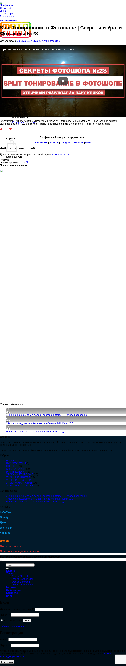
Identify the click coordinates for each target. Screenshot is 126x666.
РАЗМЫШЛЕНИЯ (16, 471)
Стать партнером (10, 546)
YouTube (5, 533)
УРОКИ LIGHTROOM (18, 477)
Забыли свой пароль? (12, 626)
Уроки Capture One (22, 579)
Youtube (78, 142)
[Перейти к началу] (1, 560)
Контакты (12, 593)
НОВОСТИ (12, 466)
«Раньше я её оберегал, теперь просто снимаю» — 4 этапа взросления (47, 415)
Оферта (5, 541)
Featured (11, 460)
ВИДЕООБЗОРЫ (16, 463)
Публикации (13, 590)
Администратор (51, 41)
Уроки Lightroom (21, 581)
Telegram (65, 142)
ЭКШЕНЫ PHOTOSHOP (20, 485)
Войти (27, 621)
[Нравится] (1, 129)
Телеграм (6, 512)
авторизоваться (60, 154)
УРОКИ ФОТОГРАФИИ (19, 482)
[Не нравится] (10, 129)
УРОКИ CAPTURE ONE (19, 474)
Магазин (11, 587)
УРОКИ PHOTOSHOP (8, 20)
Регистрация (7, 662)
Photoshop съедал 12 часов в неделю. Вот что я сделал (37, 431)
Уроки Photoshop (21, 576)
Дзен (3, 522)
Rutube (54, 142)
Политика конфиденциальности (20, 551)
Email (4, 639)
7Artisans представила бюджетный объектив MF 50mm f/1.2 (39, 423)
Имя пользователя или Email (17, 609)
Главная (11, 570)
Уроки (9, 573)
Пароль (5, 614)
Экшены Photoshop (23, 584)
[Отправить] (7, 568)
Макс (88, 142)
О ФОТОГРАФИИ (16, 469)
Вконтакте (41, 142)
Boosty (4, 517)
